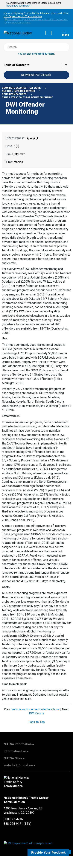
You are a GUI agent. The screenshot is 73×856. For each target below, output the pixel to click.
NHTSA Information (18, 744)
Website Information (18, 765)
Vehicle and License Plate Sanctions (35, 709)
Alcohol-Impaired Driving (19, 91)
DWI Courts (36, 713)
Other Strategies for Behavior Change (27, 97)
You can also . (36, 54)
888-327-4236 (13, 819)
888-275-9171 (13, 823)
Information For (15, 751)
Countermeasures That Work (21, 88)
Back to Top (36, 722)
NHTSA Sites (13, 758)
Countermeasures (14, 94)
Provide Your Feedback (48, 852)
